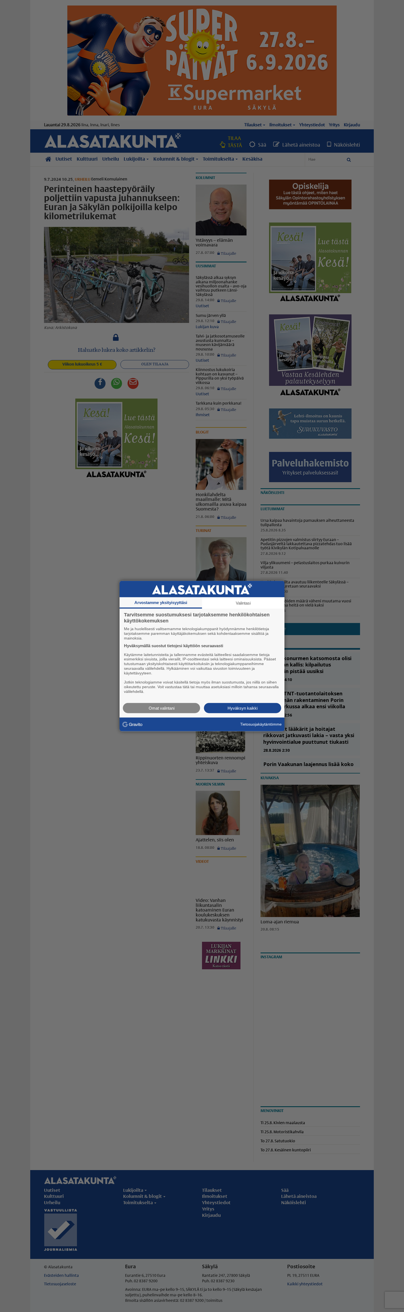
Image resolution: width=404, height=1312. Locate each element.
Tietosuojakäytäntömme (261, 724)
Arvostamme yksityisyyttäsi (160, 602)
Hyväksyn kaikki (243, 708)
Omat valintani (162, 708)
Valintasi (243, 603)
